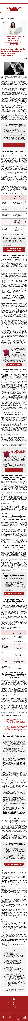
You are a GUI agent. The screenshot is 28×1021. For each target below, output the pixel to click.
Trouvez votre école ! (14, 364)
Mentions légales (14, 1008)
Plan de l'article (11, 1018)
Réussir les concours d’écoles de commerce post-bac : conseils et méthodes (15, 725)
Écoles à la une (18, 1017)
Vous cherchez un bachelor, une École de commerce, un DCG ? (18, 452)
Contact (14, 1004)
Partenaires (14, 1006)
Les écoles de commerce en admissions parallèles (14, 727)
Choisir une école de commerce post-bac (15, 721)
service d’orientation (12, 693)
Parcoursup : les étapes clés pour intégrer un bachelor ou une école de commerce (15, 730)
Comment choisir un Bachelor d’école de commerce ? (14, 723)
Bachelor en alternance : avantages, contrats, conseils (13, 719)
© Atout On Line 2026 (14, 1003)
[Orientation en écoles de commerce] (0, 13)
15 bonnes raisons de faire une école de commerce (14, 732)
